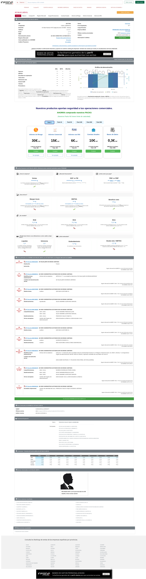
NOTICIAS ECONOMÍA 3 (116, 7)
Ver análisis (68, 42)
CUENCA (28, 552)
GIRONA (52, 552)
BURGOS (28, 548)
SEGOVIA (53, 563)
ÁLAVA (27, 544)
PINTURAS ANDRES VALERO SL (23, 504)
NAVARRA (102, 559)
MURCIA (77, 559)
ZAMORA (77, 566)
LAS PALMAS (103, 555)
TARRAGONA (29, 565)
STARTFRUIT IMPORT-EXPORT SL (24, 520)
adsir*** (69, 33)
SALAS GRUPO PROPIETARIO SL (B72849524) (69, 444)
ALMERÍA (102, 544)
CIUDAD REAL (78, 550)
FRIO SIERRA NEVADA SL (81, 509)
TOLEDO (77, 565)
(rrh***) (69, 31)
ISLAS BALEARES (103, 554)
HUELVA (52, 554)
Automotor (127, 23)
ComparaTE (36, 7)
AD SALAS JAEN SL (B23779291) (66, 430)
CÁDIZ (76, 548)
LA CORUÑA (53, 555)
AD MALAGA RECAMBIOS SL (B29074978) (68, 426)
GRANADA (77, 552)
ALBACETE (53, 544)
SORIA (101, 563)
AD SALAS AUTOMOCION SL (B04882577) (68, 428)
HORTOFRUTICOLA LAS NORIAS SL (84, 520)
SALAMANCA (103, 561)
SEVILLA (77, 563)
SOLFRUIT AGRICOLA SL (22, 511)
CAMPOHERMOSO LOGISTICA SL (83, 511)
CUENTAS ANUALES (48, 7)
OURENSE (28, 561)
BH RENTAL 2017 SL (21, 509)
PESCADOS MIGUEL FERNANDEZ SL (25, 513)
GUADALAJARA (103, 552)
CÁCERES (53, 548)
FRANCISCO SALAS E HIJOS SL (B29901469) (68, 422)
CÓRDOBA (102, 550)
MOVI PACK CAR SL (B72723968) (66, 442)
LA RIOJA (77, 555)
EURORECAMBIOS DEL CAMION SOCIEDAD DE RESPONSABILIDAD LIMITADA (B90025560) (79, 438)
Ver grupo (127, 31)
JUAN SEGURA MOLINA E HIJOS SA (24, 502)
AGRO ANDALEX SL (21, 518)
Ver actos (68, 40)
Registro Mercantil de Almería (63, 38)
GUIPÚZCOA (29, 554)
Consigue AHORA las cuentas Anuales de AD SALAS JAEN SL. (51, 411)
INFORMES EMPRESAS (63, 7)
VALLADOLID (29, 566)
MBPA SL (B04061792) (64, 440)
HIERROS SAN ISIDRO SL (81, 515)
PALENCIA (53, 561)
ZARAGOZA (102, 566)
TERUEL (52, 565)
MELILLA (53, 559)
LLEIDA (52, 557)
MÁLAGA (28, 559)
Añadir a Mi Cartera (125, 12)
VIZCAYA (52, 566)
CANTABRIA (102, 548)
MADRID (102, 557)
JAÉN (27, 555)
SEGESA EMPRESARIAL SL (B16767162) (67, 446)
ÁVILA (52, 546)
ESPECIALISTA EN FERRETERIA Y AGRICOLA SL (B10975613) (72, 434)
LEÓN (27, 557)
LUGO (76, 557)
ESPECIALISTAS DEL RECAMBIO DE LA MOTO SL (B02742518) (72, 436)
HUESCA (77, 554)
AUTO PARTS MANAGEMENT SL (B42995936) (69, 432)
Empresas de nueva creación (22, 531)
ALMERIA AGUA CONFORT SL (23, 522)
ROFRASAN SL (79, 518)
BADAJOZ (77, 546)
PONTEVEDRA (78, 561)
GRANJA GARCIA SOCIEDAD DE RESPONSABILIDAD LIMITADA (89, 507)
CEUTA (52, 550)
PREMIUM (26, 7)
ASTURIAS (28, 546)
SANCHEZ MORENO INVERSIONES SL (25, 515)
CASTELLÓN (28, 550)
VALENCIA (102, 565)
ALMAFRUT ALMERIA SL (22, 507)
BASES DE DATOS (78, 7)
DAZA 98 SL (78, 522)
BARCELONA (103, 546)
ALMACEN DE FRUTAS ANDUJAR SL (84, 513)
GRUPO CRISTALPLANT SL (82, 502)
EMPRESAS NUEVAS (101, 7)
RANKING (89, 7)
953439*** (69, 29)
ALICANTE (77, 544)
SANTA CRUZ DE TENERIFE (32, 563)
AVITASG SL (78, 504)
